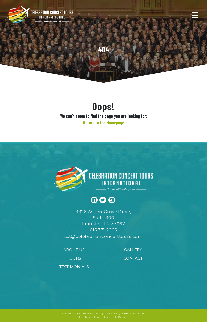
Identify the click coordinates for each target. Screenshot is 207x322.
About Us (74, 249)
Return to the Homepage (103, 122)
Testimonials (74, 266)
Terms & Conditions (133, 313)
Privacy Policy (112, 313)
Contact (133, 258)
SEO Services (121, 317)
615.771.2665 (103, 229)
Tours (74, 258)
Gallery (133, 249)
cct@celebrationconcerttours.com (103, 236)
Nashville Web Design (98, 317)
